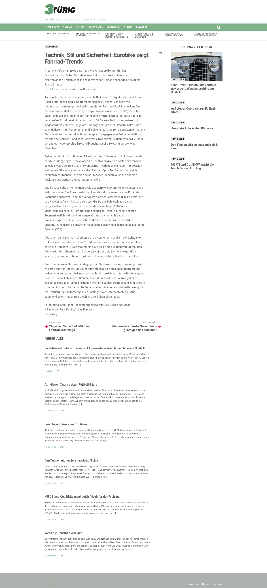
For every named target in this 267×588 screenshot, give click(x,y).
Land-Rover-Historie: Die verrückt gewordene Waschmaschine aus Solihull (94, 348)
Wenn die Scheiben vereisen (63, 533)
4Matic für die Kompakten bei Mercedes (88, 34)
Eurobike (49, 89)
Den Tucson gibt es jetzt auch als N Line (71, 460)
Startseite (52, 27)
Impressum (217, 584)
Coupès (80, 27)
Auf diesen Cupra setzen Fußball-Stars (70, 384)
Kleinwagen (113, 27)
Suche (218, 27)
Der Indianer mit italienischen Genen (174, 34)
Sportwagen (95, 27)
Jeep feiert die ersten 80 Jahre (65, 424)
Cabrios (67, 27)
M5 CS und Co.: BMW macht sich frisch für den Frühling (82, 496)
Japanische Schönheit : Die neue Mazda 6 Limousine (206, 34)
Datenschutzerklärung (199, 584)
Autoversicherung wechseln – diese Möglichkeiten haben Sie (116, 35)
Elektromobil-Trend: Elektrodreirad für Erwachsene (145, 35)
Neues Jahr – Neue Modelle (58, 33)
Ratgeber (141, 27)
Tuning (128, 27)
